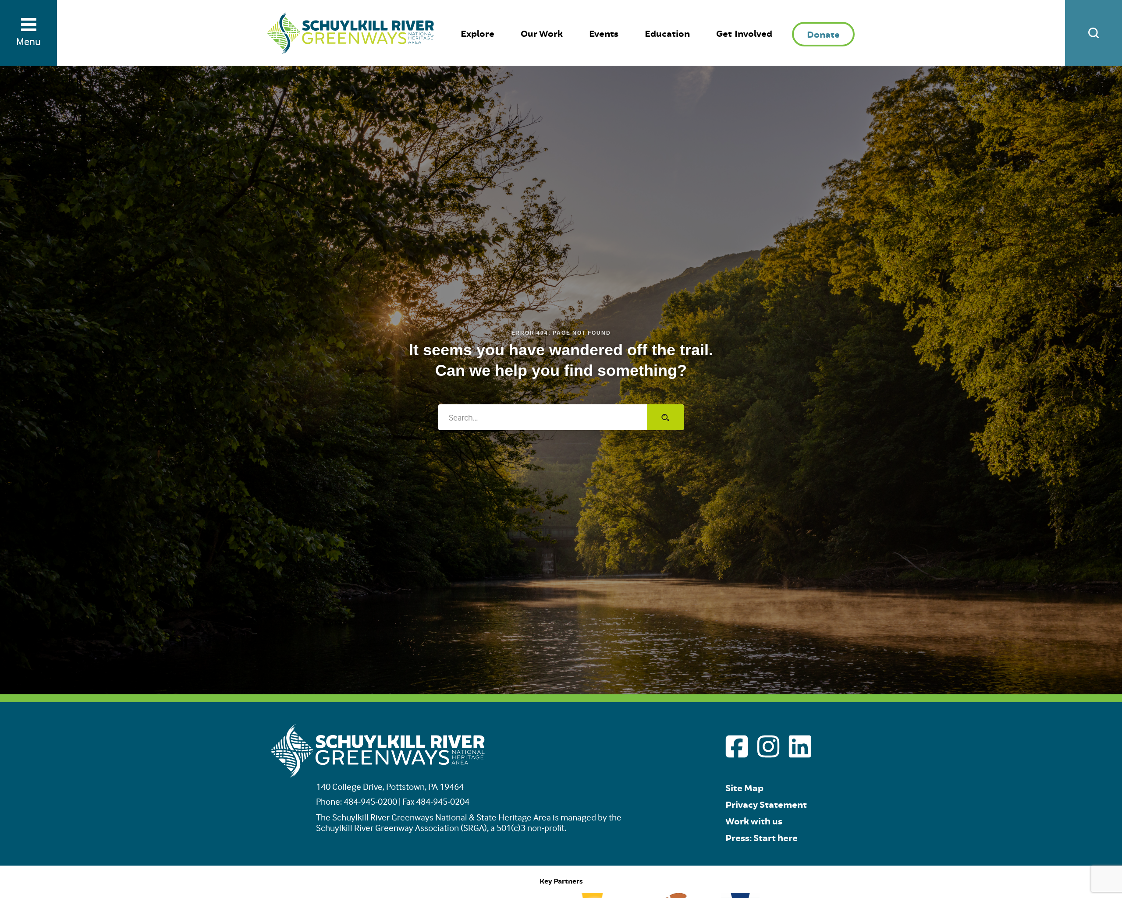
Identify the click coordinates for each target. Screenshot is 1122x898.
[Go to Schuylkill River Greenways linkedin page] (799, 746)
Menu (28, 41)
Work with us (753, 821)
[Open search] (1093, 33)
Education (667, 34)
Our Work (542, 34)
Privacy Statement (766, 805)
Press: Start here (761, 838)
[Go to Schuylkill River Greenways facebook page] (736, 746)
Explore (477, 34)
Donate (823, 35)
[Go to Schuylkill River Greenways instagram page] (768, 746)
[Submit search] (665, 417)
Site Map (744, 788)
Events (603, 34)
